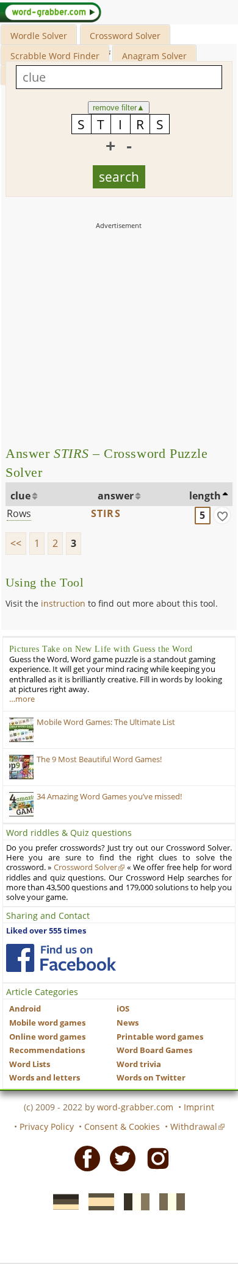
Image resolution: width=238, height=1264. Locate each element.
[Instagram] (154, 1158)
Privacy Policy (47, 1126)
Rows (19, 513)
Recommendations (47, 1050)
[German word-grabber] (62, 1200)
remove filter (119, 107)
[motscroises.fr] (133, 1200)
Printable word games (160, 1037)
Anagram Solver (154, 56)
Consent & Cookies (122, 1126)
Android (25, 1009)
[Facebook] (83, 1158)
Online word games (47, 1037)
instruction (63, 603)
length (205, 495)
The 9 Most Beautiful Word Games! (99, 759)
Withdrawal (193, 1126)
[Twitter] (119, 1158)
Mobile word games (47, 1023)
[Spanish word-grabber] (97, 1200)
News (128, 1023)
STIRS (106, 513)
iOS (123, 1009)
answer (116, 495)
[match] (222, 515)
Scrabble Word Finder (54, 56)
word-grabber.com (135, 1107)
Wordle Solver (38, 35)
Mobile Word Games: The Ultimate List (106, 722)
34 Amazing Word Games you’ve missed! (109, 796)
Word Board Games (154, 1050)
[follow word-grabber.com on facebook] (61, 958)
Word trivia (139, 1064)
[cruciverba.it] (168, 1200)
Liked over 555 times (46, 931)
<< (15, 543)
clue (20, 495)
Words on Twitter (151, 1078)
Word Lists (29, 1064)
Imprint (199, 1107)
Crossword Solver (125, 35)
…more (22, 699)
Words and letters (44, 1078)
